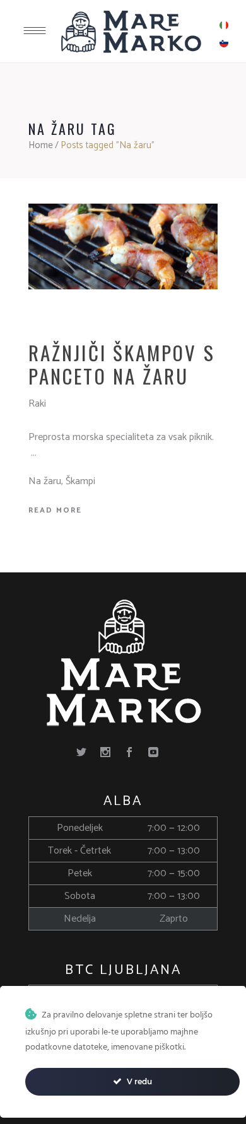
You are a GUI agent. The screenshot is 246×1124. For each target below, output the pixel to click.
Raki (37, 403)
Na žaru (44, 481)
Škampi (80, 481)
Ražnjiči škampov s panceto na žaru (121, 364)
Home (40, 145)
